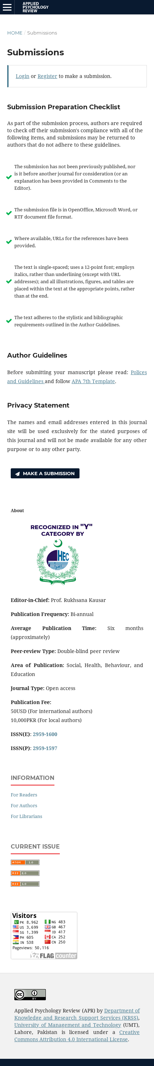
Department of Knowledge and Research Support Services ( (77, 1014)
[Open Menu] (7, 7)
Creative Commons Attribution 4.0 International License (77, 1036)
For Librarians (26, 816)
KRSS (130, 1017)
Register (47, 76)
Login (22, 76)
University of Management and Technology (67, 1024)
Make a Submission (48, 473)
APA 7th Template (93, 381)
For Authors (24, 805)
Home (15, 33)
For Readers (24, 794)
